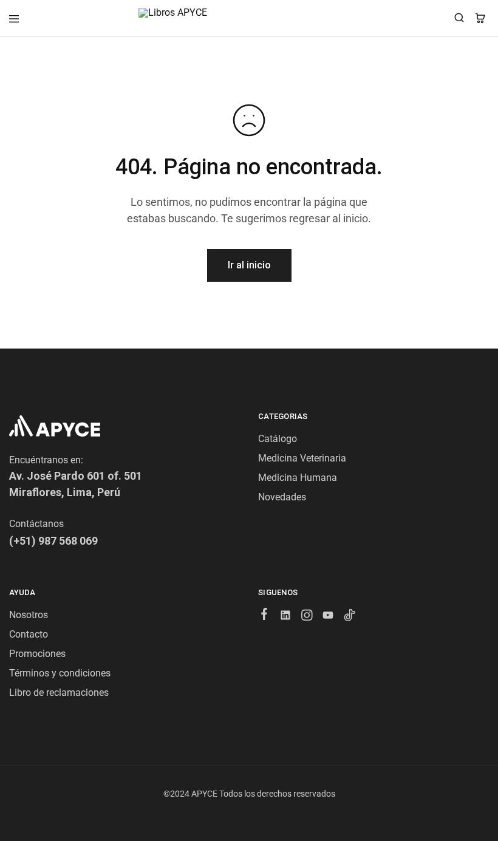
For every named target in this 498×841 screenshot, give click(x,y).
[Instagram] (307, 617)
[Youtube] (328, 617)
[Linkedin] (285, 617)
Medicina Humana (297, 477)
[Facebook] (264, 616)
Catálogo (277, 438)
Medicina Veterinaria (302, 458)
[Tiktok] (349, 617)
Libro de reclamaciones (59, 692)
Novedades (282, 497)
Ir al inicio (249, 265)
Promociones (37, 653)
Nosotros (28, 615)
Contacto (28, 634)
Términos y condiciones (60, 673)
